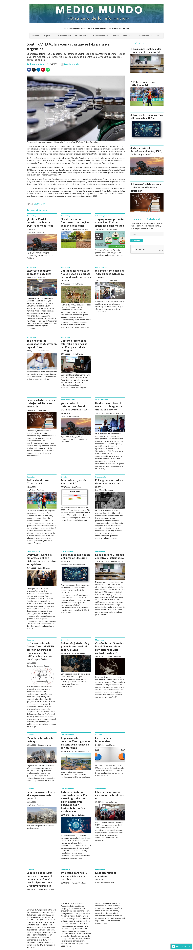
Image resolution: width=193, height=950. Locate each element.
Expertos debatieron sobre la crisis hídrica (39, 272)
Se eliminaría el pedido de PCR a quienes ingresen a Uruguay (109, 274)
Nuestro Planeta (82, 35)
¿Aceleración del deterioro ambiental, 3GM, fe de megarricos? (40, 222)
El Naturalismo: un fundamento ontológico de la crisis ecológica (75, 222)
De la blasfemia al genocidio (105, 874)
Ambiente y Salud (36, 64)
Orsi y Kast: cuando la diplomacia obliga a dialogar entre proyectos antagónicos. (41, 559)
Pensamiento (99, 35)
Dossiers (115, 35)
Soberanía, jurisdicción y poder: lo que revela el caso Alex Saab (75, 646)
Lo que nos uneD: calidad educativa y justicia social (109, 556)
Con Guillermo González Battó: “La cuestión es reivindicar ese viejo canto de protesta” (109, 648)
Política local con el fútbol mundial (38, 482)
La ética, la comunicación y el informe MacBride (75, 556)
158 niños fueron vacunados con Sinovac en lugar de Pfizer (42, 344)
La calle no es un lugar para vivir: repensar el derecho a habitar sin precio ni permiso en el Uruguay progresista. (40, 879)
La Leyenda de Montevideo (103, 739)
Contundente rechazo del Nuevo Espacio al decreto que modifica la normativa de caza (76, 275)
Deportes (31, 477)
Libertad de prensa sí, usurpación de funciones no (109, 795)
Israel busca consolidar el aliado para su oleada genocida (41, 795)
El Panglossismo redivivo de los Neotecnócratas (109, 482)
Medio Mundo (71, 64)
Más (157, 35)
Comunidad (144, 35)
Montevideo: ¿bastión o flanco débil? (74, 482)
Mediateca (127, 35)
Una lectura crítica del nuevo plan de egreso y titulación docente (108, 406)
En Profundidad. (64, 35)
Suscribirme (137, 241)
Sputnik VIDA (39, 204)
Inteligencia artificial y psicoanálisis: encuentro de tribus (75, 876)
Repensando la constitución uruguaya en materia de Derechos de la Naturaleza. (75, 742)
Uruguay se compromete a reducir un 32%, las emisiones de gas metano (109, 222)
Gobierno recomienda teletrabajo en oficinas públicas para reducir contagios (74, 345)
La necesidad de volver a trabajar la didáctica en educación (41, 403)
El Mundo (35, 35)
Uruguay (46, 35)
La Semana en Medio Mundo (145, 219)
